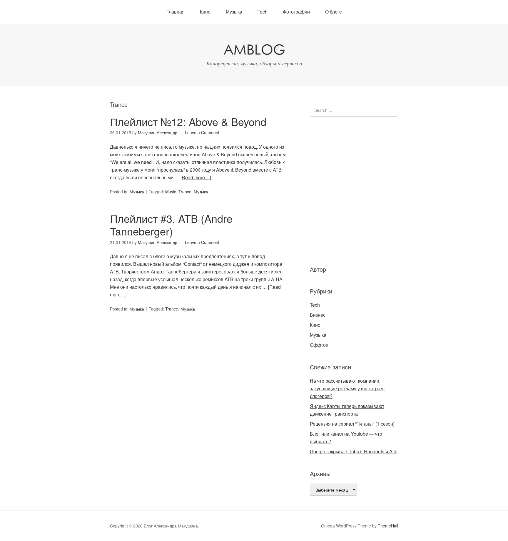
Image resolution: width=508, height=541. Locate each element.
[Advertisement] (345, 190)
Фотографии (296, 11)
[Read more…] (196, 177)
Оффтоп (319, 344)
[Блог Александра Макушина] (254, 50)
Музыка (234, 11)
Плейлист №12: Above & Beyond (188, 121)
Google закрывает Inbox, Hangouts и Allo (353, 451)
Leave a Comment (202, 132)
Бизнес (317, 314)
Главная (175, 11)
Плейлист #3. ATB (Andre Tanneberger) (171, 224)
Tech (263, 11)
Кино (205, 11)
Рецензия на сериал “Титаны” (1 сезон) (352, 423)
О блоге (333, 11)
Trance (184, 192)
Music (170, 192)
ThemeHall (388, 526)
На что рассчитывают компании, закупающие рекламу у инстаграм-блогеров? (347, 388)
